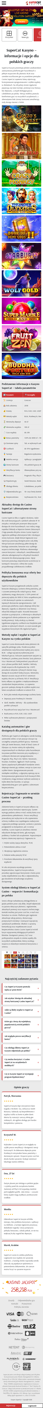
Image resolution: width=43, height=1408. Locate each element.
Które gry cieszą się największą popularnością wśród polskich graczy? (18, 1024)
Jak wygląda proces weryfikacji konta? (18, 1037)
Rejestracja (10, 1405)
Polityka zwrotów (21, 1306)
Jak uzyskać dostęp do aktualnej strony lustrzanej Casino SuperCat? (19, 1000)
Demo (26, 120)
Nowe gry (25, 37)
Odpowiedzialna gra (26, 1300)
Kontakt (14, 1303)
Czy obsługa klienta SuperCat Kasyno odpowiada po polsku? (17, 1049)
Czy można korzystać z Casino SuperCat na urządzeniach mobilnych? (17, 1062)
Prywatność (27, 1303)
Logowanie (32, 1406)
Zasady (11, 1300)
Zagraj (21, 21)
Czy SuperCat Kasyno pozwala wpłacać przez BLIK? (17, 988)
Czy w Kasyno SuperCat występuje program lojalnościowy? (19, 1075)
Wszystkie (9, 37)
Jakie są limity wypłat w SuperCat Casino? (19, 1011)
